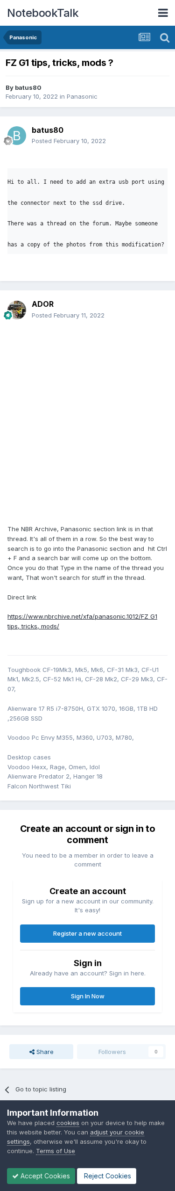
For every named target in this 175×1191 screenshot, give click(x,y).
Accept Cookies (44, 1176)
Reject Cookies (106, 1176)
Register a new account (87, 933)
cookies (67, 1122)
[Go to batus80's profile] (16, 135)
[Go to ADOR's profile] (16, 310)
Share (44, 1051)
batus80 (28, 87)
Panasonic (82, 96)
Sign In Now (88, 996)
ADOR (43, 304)
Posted (69, 140)
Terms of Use (55, 1151)
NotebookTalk (42, 13)
